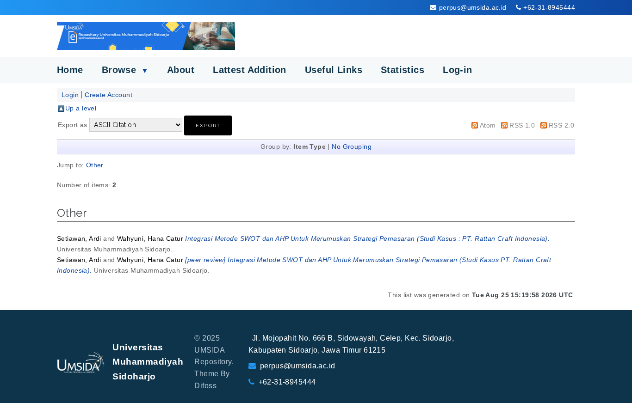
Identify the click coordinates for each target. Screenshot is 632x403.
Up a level (80, 108)
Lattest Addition (249, 70)
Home (70, 70)
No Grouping (352, 146)
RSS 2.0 (561, 125)
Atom (488, 125)
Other (95, 165)
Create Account (108, 94)
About (180, 70)
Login (70, 94)
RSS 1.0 (522, 125)
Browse (125, 70)
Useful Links (333, 70)
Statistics (402, 70)
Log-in (457, 70)
